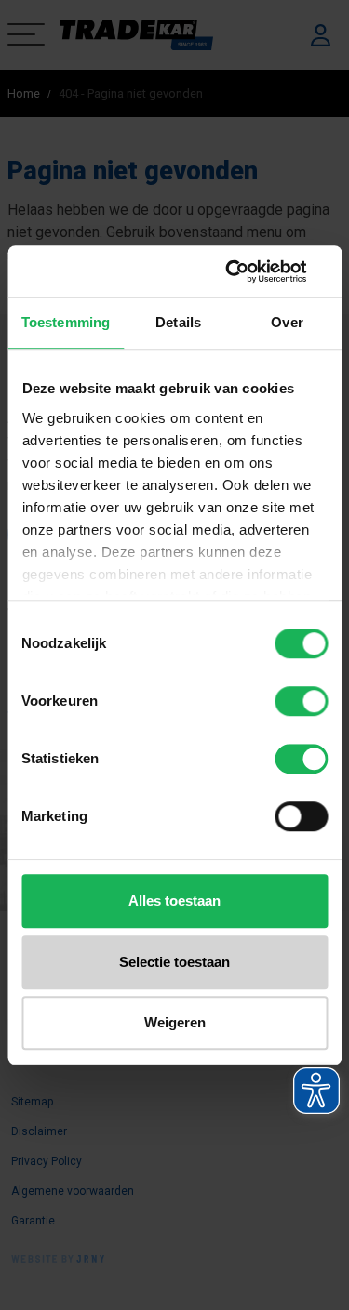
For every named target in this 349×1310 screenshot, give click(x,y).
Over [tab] (286, 322)
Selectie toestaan (174, 962)
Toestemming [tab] (65, 322)
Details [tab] (178, 322)
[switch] (301, 701)
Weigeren (175, 1022)
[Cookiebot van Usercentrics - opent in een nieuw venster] (248, 271)
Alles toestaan (174, 900)
